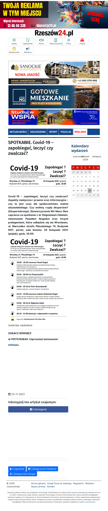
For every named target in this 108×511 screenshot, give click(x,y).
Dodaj (14, 43)
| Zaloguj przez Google (23, 473)
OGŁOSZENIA (38, 131)
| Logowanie (17, 469)
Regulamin (78, 483)
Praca (41, 43)
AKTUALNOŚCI (18, 131)
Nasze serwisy (38, 486)
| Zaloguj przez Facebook (43, 469)
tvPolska (13, 344)
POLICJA (66, 131)
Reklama (27, 52)
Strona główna (38, 483)
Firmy (68, 43)
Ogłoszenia (28, 43)
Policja (82, 43)
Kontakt (51, 486)
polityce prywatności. (88, 502)
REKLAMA (80, 131)
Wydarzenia (14, 52)
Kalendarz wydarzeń (80, 148)
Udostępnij (39, 409)
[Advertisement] (28, 435)
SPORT (53, 131)
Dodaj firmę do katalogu (59, 483)
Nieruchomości (56, 43)
